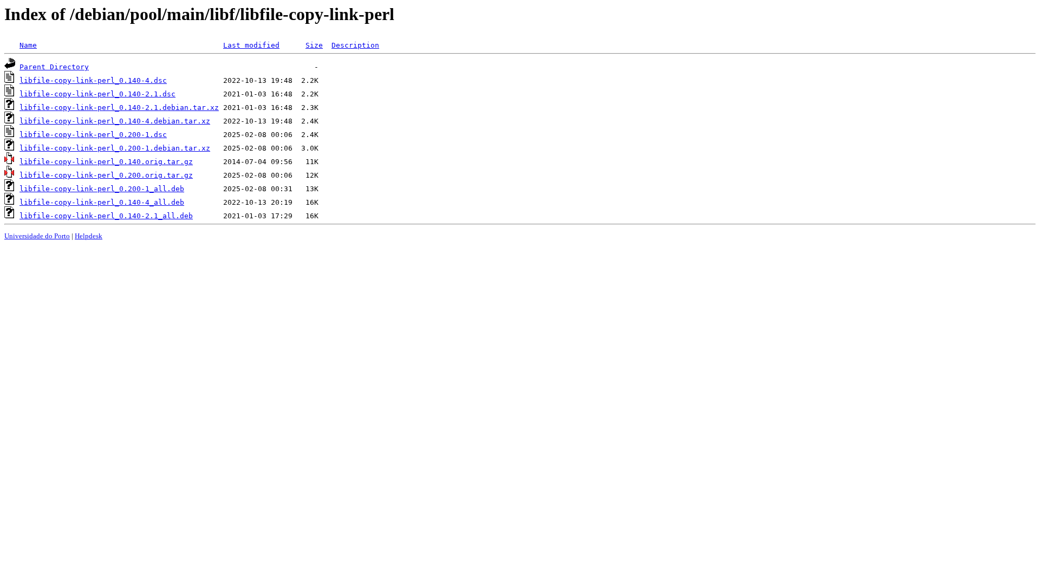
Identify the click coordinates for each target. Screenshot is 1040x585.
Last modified (251, 45)
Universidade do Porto (37, 236)
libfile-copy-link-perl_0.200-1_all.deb (102, 189)
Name (28, 45)
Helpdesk (88, 236)
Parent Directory (54, 67)
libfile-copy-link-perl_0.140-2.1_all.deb (106, 216)
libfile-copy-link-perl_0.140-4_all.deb (102, 202)
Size (314, 45)
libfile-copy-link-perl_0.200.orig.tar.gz (106, 175)
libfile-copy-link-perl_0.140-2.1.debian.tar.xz (119, 107)
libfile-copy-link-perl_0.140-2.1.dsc (98, 94)
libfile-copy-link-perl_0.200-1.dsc (93, 135)
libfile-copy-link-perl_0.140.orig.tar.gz (106, 162)
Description (355, 45)
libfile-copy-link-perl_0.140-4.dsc (93, 80)
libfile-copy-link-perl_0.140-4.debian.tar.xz (115, 121)
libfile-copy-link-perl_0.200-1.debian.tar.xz (115, 148)
